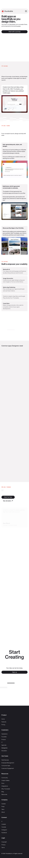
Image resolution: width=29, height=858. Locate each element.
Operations (4, 734)
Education (4, 750)
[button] (8, 11)
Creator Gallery (5, 780)
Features (3, 722)
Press (2, 806)
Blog (2, 791)
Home (3, 719)
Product (3, 739)
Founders (4, 736)
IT (1, 742)
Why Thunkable (5, 789)
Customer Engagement (7, 768)
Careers (3, 803)
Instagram (4, 830)
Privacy (3, 844)
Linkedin (3, 824)
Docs (2, 783)
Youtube (3, 827)
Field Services (5, 760)
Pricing (3, 724)
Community (4, 777)
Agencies (3, 745)
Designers (4, 748)
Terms (3, 847)
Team (2, 809)
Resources (4, 794)
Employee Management (7, 763)
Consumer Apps (5, 765)
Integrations (4, 786)
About (3, 812)
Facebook (4, 832)
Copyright (4, 842)
